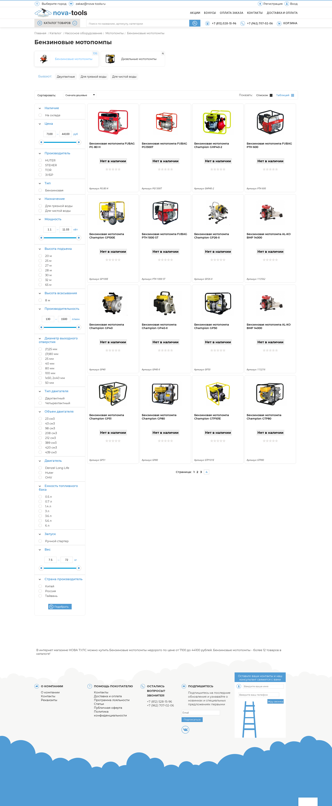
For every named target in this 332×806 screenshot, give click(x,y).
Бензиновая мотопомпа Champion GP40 (106, 326)
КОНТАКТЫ (255, 13)
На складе (52, 115)
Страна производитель (63, 579)
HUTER (50, 160)
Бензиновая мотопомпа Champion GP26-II (211, 235)
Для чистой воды (58, 211)
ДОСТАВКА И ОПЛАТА (282, 13)
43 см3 (50, 423)
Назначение (55, 199)
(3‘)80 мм (51, 354)
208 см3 (51, 433)
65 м (48, 285)
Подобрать (61, 606)
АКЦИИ (195, 13)
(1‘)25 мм (51, 349)
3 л (47, 511)
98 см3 (50, 428)
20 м (48, 256)
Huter (49, 472)
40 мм (49, 363)
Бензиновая (54, 190)
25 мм (49, 359)
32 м (48, 280)
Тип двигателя (56, 391)
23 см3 (50, 418)
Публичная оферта (108, 708)
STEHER (51, 165)
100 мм (50, 373)
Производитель (57, 153)
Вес (48, 549)
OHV (48, 477)
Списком (262, 95)
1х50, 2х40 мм (55, 378)
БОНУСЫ (210, 13)
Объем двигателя (59, 411)
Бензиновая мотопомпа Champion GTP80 (264, 416)
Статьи (99, 704)
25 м (48, 261)
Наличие (52, 108)
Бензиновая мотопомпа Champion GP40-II (159, 326)
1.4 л (48, 506)
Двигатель (53, 461)
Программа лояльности (111, 700)
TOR (48, 170)
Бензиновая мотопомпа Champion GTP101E (211, 416)
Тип (48, 183)
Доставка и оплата (108, 696)
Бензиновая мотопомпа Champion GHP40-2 (211, 145)
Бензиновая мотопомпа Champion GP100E (106, 235)
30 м (48, 275)
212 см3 (50, 438)
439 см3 (50, 452)
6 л (47, 525)
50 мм (49, 383)
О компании (50, 692)
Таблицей (282, 95)
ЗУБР (49, 175)
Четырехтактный (57, 403)
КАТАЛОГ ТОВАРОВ (57, 23)
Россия (50, 591)
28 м (48, 270)
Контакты (48, 696)
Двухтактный (55, 398)
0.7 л (48, 501)
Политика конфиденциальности (110, 713)
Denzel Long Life (57, 468)
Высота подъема (58, 249)
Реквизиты (49, 700)
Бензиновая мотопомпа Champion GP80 (159, 416)
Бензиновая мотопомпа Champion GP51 (106, 416)
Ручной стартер (57, 541)
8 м (47, 300)
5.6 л (48, 521)
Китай (49, 586)
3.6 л (48, 516)
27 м (48, 265)
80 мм (49, 368)
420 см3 (51, 447)
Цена (49, 123)
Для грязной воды (59, 206)
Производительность (62, 309)
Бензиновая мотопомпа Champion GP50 (211, 326)
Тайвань (51, 596)
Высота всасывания (61, 293)
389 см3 (50, 443)
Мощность (53, 219)
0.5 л (48, 497)
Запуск (50, 534)
